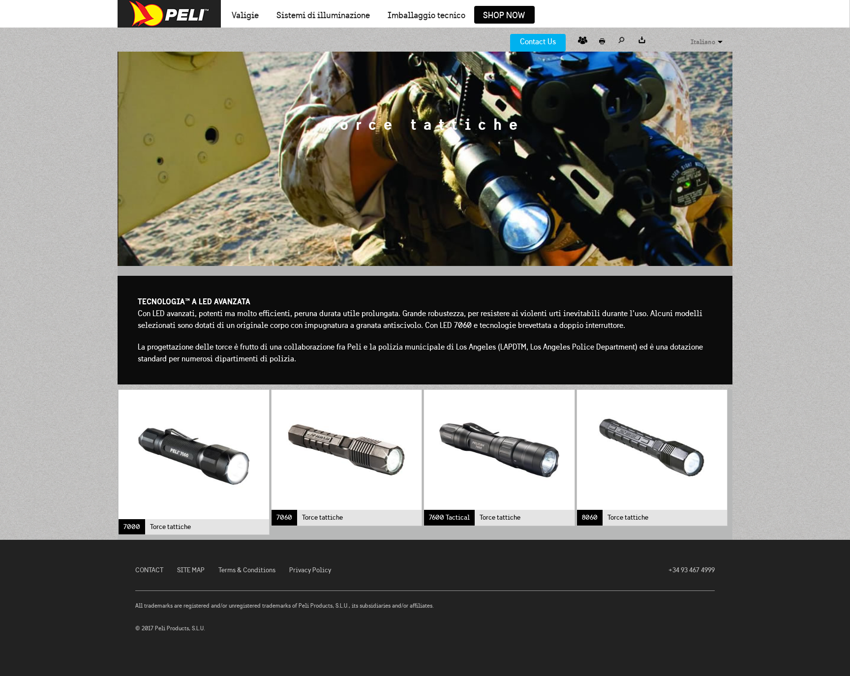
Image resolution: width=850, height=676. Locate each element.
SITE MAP (191, 570)
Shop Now (504, 16)
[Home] (169, 14)
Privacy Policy (310, 570)
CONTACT (149, 570)
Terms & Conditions (246, 570)
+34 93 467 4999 (691, 570)
